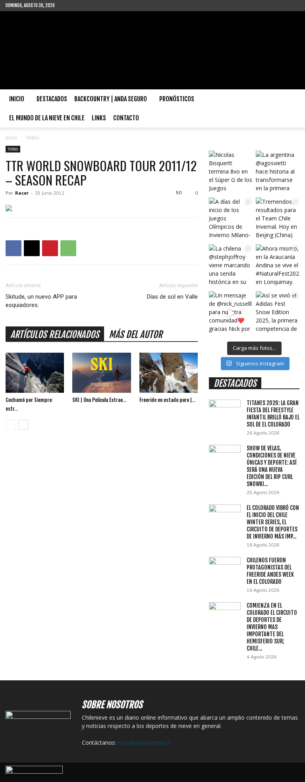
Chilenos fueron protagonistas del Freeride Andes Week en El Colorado (270, 571)
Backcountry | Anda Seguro (110, 99)
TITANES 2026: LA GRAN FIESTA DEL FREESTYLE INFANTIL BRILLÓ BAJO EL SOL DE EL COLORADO (273, 414)
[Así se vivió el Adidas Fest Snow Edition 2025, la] (277, 313)
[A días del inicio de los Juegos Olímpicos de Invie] (231, 219)
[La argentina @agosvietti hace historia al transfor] (277, 172)
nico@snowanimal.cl (144, 742)
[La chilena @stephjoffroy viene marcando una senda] (231, 266)
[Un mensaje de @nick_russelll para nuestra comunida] (231, 313)
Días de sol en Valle (172, 296)
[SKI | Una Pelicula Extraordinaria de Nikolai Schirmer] (101, 373)
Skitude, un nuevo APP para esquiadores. (41, 301)
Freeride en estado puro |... (167, 400)
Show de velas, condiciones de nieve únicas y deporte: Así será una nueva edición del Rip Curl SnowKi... (272, 466)
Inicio (16, 99)
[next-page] (23, 425)
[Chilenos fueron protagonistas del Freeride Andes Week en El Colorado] (225, 568)
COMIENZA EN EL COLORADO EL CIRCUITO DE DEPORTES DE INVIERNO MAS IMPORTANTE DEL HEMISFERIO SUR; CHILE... (272, 627)
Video (13, 149)
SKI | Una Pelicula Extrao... (99, 400)
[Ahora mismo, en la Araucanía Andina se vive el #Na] (277, 266)
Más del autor (135, 334)
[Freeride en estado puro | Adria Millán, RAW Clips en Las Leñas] (168, 373)
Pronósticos (176, 99)
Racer (22, 193)
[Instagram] (87, 5)
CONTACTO (126, 118)
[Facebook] (73, 5)
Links (99, 118)
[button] (289, 99)
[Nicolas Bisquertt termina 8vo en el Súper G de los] (231, 172)
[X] (32, 248)
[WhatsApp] (68, 248)
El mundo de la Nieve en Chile (47, 118)
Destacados (52, 99)
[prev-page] (10, 425)
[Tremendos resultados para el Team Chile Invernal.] (277, 219)
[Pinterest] (50, 248)
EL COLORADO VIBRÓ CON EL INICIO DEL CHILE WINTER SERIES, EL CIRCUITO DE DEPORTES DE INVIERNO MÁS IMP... (273, 522)
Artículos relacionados (54, 334)
